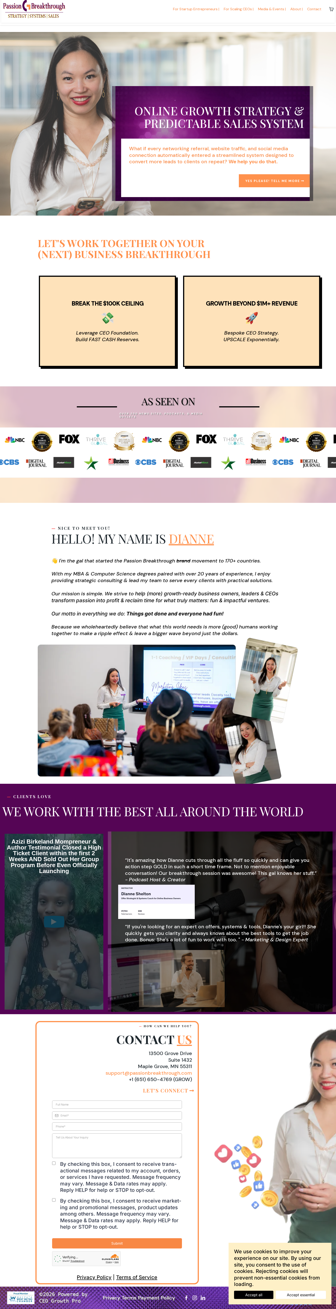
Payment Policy (156, 1297)
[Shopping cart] (331, 9)
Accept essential (301, 1295)
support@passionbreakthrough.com (149, 1073)
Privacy (112, 1297)
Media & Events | (272, 9)
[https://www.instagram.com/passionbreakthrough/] (194, 1298)
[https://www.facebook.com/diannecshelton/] (186, 1298)
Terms (130, 1297)
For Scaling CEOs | (238, 9)
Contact (314, 9)
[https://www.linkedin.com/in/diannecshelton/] (203, 1298)
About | (296, 9)
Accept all (253, 1295)
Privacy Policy (94, 1277)
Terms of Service (136, 1277)
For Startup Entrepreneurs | (196, 9)
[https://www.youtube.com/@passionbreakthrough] (211, 1298)
